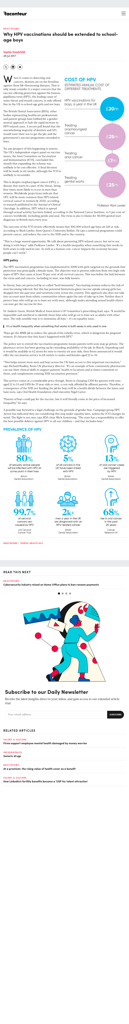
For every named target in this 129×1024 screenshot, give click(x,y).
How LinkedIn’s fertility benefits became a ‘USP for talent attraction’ (45, 781)
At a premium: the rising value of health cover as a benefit (39, 768)
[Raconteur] (15, 13)
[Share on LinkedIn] (13, 67)
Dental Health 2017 (31, 543)
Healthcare (11, 28)
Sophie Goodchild (14, 52)
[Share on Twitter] (6, 67)
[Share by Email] (20, 67)
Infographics (12, 752)
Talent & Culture (15, 739)
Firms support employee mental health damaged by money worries (45, 743)
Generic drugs (12, 756)
